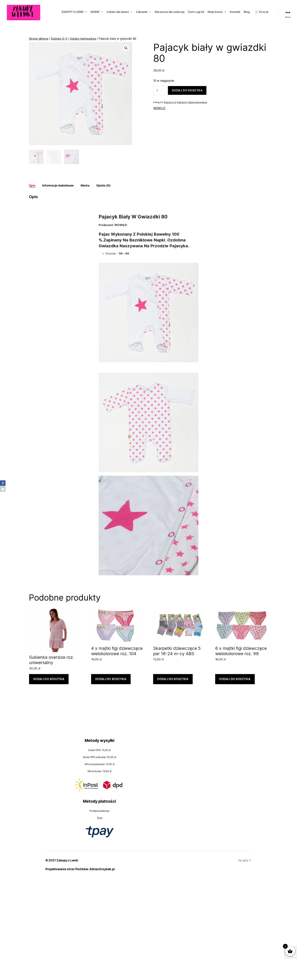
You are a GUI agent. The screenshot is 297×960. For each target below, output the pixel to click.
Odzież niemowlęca (83, 38)
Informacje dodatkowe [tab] (58, 185)
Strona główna (38, 38)
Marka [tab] (85, 185)
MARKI (95, 12)
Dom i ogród (196, 12)
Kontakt (235, 12)
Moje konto (215, 12)
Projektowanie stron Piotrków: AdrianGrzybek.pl (80, 869)
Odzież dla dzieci (118, 12)
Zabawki (141, 12)
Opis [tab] (32, 185)
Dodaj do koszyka (187, 90)
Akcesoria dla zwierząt (169, 12)
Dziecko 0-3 (59, 38)
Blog (247, 12)
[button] (126, 48)
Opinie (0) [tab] (103, 185)
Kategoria (182, 102)
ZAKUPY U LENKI (72, 12)
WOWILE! (159, 108)
